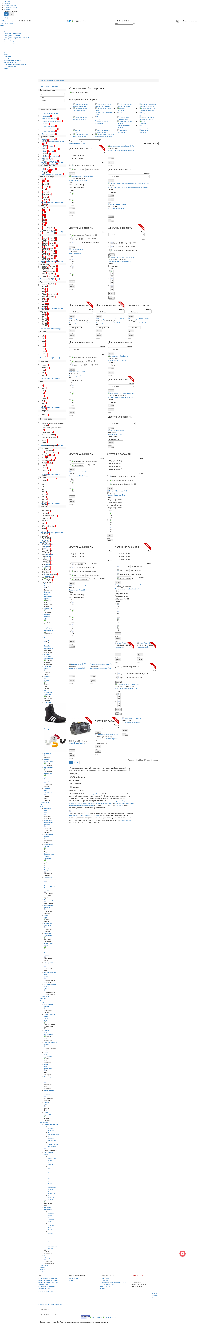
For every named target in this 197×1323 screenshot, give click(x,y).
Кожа (44, 273)
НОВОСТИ (7, 72)
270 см (45, 494)
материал (132, 421)
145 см (45, 296)
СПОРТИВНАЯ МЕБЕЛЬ (46, 1286)
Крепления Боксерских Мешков (48, 822)
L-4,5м (45, 354)
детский (45, 442)
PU (43, 452)
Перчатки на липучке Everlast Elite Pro (127, 589)
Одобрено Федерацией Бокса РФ (52, 429)
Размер (147, 173)
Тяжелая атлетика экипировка (48, 656)
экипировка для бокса (92, 794)
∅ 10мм (45, 318)
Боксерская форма (49, 126)
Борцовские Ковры (48, 954)
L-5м (44, 341)
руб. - (44, 98)
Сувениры (48, 773)
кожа (45, 457)
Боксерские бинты (128, 803)
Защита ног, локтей (47, 678)
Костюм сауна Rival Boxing (117, 360)
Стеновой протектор (48, 934)
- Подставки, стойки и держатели (52, 1189)
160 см (45, 304)
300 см (45, 502)
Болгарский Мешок (48, 1005)
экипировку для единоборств (116, 794)
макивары (117, 803)
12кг (44, 257)
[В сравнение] (72, 215)
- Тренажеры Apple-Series (52, 1226)
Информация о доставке (12, 60)
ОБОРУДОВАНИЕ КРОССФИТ (48, 1282)
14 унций (46, 259)
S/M (44, 223)
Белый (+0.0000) (90, 239)
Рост (143, 232)
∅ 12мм (45, 320)
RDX (44, 143)
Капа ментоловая (75, 253)
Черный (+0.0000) (91, 235)
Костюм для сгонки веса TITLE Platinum (109, 323)
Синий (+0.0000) (90, 165)
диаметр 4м (46, 511)
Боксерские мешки (48, 835)
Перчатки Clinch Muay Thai (116, 495)
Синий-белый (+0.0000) (97, 579)
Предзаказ (46, 172)
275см (44, 497)
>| (84, 763)
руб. (43, 103)
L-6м (44, 344)
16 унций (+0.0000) (115, 469)
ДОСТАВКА (104, 1280)
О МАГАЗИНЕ (104, 1278)
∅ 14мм (45, 323)
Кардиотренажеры (51, 1124)
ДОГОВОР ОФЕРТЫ (106, 1284)
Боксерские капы (75, 805)
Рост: (111, 263)
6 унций (45, 242)
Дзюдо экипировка (48, 639)
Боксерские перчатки (114, 801)
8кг (43, 247)
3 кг (43, 393)
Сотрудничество (10, 66)
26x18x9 (45, 513)
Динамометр (48, 900)
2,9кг (44, 391)
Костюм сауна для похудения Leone (120, 397)
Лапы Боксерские (48, 585)
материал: (113, 436)
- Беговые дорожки (51, 1128)
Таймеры (47, 753)
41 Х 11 (45, 531)
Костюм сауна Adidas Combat (137, 323)
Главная (43, 80)
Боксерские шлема (49, 131)
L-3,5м (45, 356)
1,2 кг (44, 388)
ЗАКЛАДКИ (58, 1304)
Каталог (7, 58)
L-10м (44, 351)
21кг (44, 406)
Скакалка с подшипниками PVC (100, 668)
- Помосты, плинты (51, 1197)
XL (44, 217)
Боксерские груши (76, 815)
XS (44, 225)
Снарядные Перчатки (48, 575)
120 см (45, 289)
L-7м (44, 346)
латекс (44, 465)
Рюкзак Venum (119, 647)
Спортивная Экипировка (12, 34)
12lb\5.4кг (46, 368)
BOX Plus (46, 158)
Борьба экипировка (49, 134)
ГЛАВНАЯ (7, 27)
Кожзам (45, 276)
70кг (44, 373)
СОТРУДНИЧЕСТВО (76, 1278)
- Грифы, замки (50, 1173)
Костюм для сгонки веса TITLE (79, 323)
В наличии (47, 170)
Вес (104, 152)
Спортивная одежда (48, 780)
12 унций (46, 254)
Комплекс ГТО (9, 44)
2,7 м (44, 481)
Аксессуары (47, 116)
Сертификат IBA (48, 432)
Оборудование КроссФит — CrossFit (16, 38)
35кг (44, 370)
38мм (44, 528)
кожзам (45, 462)
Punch (45, 148)
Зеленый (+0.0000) (92, 242)
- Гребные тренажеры (52, 1138)
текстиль (45, 473)
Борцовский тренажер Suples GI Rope (121, 150)
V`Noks (45, 161)
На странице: (149, 143)
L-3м (44, 336)
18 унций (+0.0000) (123, 559)
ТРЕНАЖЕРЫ (43, 1284)
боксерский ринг (125, 820)
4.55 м (44, 492)
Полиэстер (46, 455)
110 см (45, 286)
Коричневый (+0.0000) (141, 673)
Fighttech (46, 156)
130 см (45, 291)
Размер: (112, 189)
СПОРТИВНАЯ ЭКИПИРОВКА (48, 1278)
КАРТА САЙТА (105, 1286)
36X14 (44, 523)
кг (43, 385)
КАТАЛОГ (9, 31)
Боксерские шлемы (93, 803)
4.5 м (44, 489)
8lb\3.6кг (45, 365)
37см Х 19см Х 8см (49, 526)
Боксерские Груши (48, 845)
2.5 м (44, 484)
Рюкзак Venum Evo (143, 647)
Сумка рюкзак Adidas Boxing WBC (106, 739)
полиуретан (46, 470)
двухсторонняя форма (50, 437)
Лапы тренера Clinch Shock (78, 476)
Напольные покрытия (48, 924)
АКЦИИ (6, 76)
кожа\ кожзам (47, 460)
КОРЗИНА (51, 1304)
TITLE (45, 151)
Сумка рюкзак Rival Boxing (131, 722)
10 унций (46, 249)
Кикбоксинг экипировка (48, 629)
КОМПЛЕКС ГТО (44, 1288)
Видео (6, 68)
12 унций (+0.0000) (77, 158)
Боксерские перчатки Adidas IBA (80, 180)
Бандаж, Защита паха (50, 119)
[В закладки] (70, 215)
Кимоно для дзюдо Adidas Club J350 (120, 261)
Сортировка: (74, 141)
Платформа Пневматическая (50, 879)
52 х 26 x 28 (46, 539)
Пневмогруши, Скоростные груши (49, 888)
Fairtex (45, 153)
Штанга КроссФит (47, 1113)
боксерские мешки (92, 815)
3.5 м (44, 487)
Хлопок (45, 268)
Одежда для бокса (87, 805)
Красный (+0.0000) (92, 169)
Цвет (103, 162)
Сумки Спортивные (48, 760)
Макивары (48, 608)
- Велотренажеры (53, 1133)
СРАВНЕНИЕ (42, 1304)
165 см (45, 307)
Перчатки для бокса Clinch (78, 590)
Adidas (45, 140)
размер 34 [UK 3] (48, 228)
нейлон (45, 468)
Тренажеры (8, 40)
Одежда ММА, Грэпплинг (48, 790)
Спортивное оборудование (49, 1257)
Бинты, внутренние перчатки (52, 121)
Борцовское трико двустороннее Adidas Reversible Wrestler (128, 187)
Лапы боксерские (106, 803)
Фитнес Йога (46, 1103)
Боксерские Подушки (48, 869)
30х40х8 (45, 521)
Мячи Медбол (47, 916)
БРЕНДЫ (7, 48)
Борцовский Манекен (48, 906)
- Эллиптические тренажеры (53, 1144)
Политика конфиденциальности (15, 64)
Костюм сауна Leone (76, 376)
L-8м (44, 349)
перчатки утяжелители (50, 445)
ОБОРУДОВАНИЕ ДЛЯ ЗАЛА (48, 1280)
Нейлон (45, 271)
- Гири (49, 1168)
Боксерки (46, 124)
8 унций (45, 244)
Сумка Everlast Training (77, 743)
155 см (45, 301)
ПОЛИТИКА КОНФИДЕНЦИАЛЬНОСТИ (113, 1282)
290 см (45, 499)
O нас (6, 54)
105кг (44, 375)
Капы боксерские (48, 728)
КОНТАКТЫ (104, 1288)
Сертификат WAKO (49, 435)
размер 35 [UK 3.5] (49, 230)
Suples (45, 146)
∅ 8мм (45, 315)
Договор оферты (10, 62)
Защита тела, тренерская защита (48, 595)
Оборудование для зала (12, 36)
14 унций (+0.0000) (115, 466)
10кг (44, 252)
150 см (45, 299)
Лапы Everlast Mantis (115, 434)
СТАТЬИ (72, 1280)
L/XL (44, 220)
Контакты (7, 56)
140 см (45, 294)
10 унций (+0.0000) (77, 155)
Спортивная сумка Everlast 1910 (126, 688)
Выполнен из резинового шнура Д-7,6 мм (53, 424)
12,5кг (44, 403)
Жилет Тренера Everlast (116, 208)
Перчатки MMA (47, 667)
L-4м (44, 338)
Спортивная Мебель (11, 42)
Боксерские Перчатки (50, 129)
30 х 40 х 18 (46, 518)
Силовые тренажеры (48, 1208)
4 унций (45, 239)
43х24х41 (45, 415)
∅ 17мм (45, 326)
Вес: (71, 182)
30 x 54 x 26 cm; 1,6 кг (50, 516)
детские (45, 440)
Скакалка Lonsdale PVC (77, 668)
